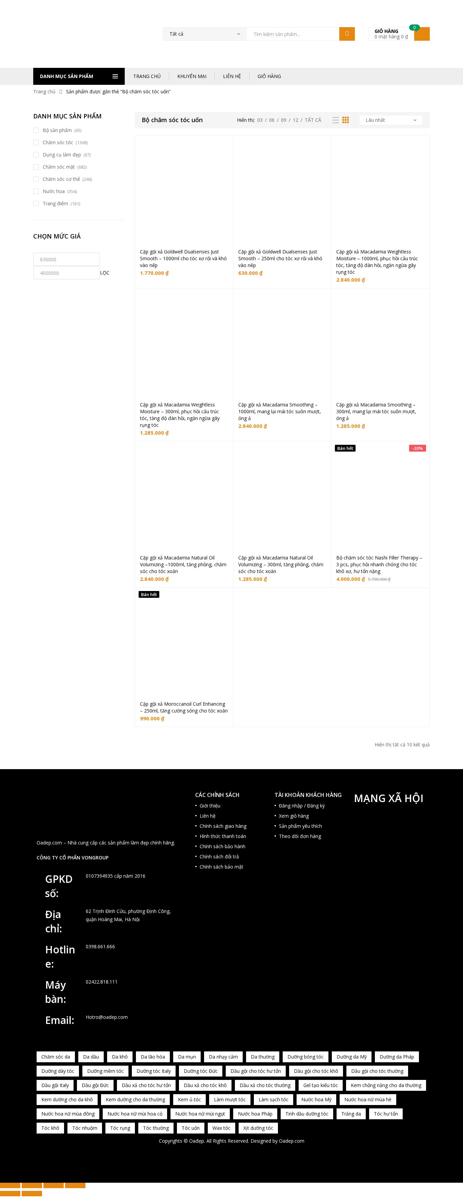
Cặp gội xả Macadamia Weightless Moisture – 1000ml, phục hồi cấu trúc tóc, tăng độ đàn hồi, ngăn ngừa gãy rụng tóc (377, 261)
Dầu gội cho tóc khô (316, 1071)
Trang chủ (44, 91)
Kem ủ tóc (189, 1099)
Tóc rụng (120, 1128)
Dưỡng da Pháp (397, 1056)
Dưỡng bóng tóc (305, 1056)
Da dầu (91, 1056)
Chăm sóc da (55, 1056)
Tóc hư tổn (386, 1113)
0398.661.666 (100, 946)
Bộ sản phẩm (57, 130)
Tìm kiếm (347, 34)
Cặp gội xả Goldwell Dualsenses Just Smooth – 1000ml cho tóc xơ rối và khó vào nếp (183, 258)
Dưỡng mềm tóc (105, 1071)
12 (295, 120)
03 (260, 120)
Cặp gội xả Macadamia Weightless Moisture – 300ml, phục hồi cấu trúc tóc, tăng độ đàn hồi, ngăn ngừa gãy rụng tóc (180, 414)
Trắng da (351, 1113)
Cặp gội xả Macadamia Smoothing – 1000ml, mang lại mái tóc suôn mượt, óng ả (279, 411)
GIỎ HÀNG (269, 76)
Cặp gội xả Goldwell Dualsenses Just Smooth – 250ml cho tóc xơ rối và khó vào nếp (280, 258)
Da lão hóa (153, 1056)
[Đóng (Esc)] (75, 1185)
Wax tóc (221, 1128)
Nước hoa (54, 191)
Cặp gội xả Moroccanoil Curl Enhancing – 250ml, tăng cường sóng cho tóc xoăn (184, 707)
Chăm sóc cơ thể (61, 179)
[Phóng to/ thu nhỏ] (10, 1185)
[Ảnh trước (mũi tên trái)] (10, 1193)
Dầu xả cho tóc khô (205, 1085)
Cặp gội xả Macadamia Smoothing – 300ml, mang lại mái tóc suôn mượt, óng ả (376, 411)
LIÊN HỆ (232, 76)
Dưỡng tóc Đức (201, 1071)
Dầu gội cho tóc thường (377, 1071)
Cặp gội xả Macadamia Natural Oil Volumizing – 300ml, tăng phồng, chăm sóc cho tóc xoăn (280, 564)
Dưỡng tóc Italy (154, 1071)
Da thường (263, 1056)
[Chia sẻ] (53, 1185)
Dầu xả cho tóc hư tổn (146, 1085)
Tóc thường (156, 1128)
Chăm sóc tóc (58, 142)
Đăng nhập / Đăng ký (302, 805)
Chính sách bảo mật (221, 866)
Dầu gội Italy (55, 1085)
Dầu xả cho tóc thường (265, 1085)
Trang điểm (55, 203)
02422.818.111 (102, 981)
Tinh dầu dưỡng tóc (306, 1113)
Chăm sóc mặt (59, 167)
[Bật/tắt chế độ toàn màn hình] (32, 1185)
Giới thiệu (210, 805)
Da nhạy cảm (223, 1056)
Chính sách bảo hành (222, 846)
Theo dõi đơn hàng (300, 836)
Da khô (120, 1056)
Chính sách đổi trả (219, 856)
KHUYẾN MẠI (191, 76)
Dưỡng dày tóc (57, 1071)
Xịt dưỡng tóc (258, 1128)
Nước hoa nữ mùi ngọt (200, 1113)
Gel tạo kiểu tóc (320, 1085)
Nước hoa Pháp (255, 1113)
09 (283, 120)
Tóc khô (50, 1128)
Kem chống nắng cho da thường (386, 1085)
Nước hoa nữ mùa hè (367, 1099)
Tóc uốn (191, 1128)
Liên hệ (208, 816)
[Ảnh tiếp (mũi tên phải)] (32, 1193)
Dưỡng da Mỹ (352, 1056)
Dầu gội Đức (95, 1085)
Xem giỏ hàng (294, 816)
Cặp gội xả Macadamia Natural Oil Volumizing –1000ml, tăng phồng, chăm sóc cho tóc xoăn (183, 564)
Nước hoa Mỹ (316, 1099)
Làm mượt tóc (230, 1099)
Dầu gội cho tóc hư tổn (255, 1071)
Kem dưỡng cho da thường (135, 1099)
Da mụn (187, 1056)
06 (272, 120)
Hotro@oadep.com (107, 1017)
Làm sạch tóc (273, 1099)
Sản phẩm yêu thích (300, 826)
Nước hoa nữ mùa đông (68, 1113)
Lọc (104, 272)
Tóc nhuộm (84, 1128)
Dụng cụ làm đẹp (62, 154)
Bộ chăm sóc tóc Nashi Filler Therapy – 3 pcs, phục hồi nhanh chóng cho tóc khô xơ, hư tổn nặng (379, 564)
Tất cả (313, 120)
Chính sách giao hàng (223, 826)
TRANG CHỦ (147, 76)
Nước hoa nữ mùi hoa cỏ (134, 1113)
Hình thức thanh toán (223, 836)
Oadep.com (291, 1141)
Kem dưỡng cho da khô (67, 1099)
